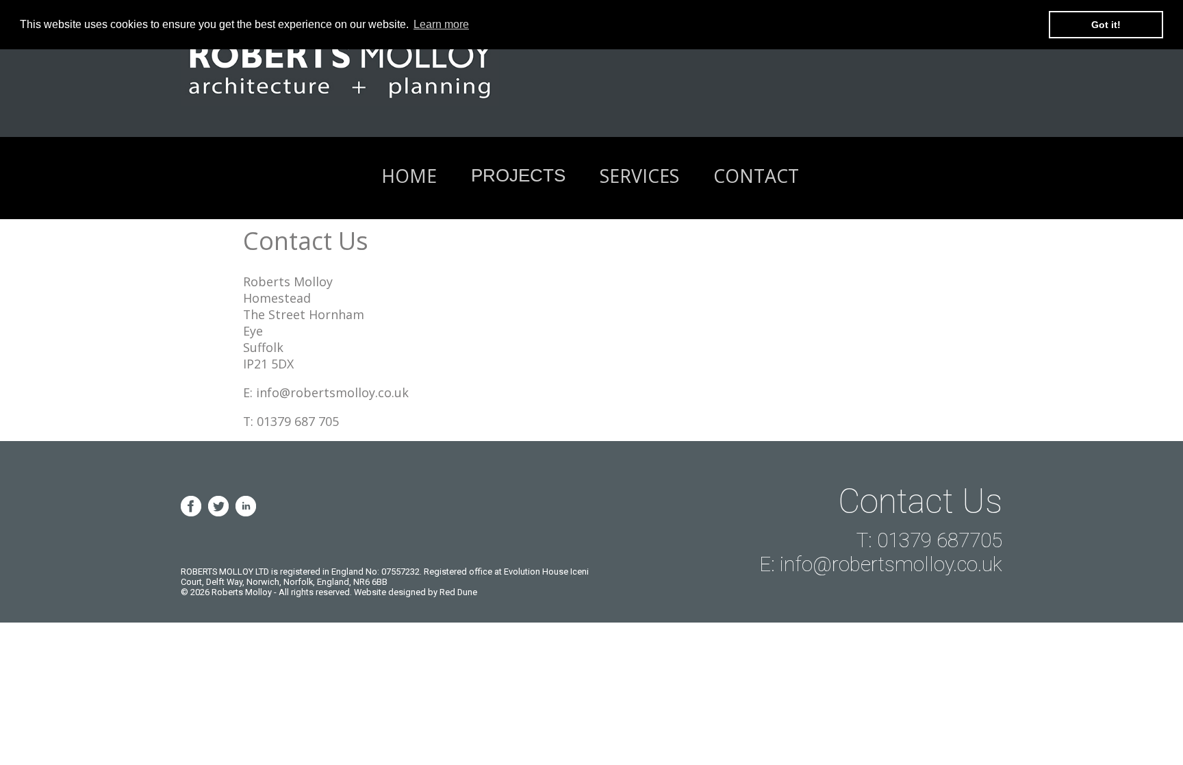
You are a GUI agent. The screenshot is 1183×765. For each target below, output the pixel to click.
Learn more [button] (441, 24)
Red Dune (458, 592)
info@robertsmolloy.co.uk (332, 392)
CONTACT (756, 175)
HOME (409, 175)
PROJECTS (518, 175)
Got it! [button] (1106, 24)
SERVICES (639, 175)
